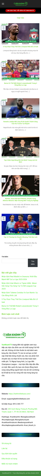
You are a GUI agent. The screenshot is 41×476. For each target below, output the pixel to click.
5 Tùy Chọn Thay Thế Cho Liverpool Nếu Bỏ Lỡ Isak (20, 47)
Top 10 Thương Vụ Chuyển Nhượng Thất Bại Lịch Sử (20, 238)
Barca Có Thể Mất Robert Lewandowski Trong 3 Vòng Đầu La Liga (20, 84)
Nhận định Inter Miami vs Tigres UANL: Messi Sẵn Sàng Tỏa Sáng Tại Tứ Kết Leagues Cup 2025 (19, 286)
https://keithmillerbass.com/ (20, 394)
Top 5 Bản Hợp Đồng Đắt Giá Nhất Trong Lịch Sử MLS (20, 161)
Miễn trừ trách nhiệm (10, 464)
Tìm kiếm (5, 257)
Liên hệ (4, 448)
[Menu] (3, 3)
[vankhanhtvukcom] (20, 4)
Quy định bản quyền (9, 454)
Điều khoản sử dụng (9, 459)
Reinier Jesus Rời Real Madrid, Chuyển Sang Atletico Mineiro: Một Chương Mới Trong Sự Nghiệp (20, 199)
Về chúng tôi (6, 443)
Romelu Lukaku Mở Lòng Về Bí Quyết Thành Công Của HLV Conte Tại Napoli (20, 122)
